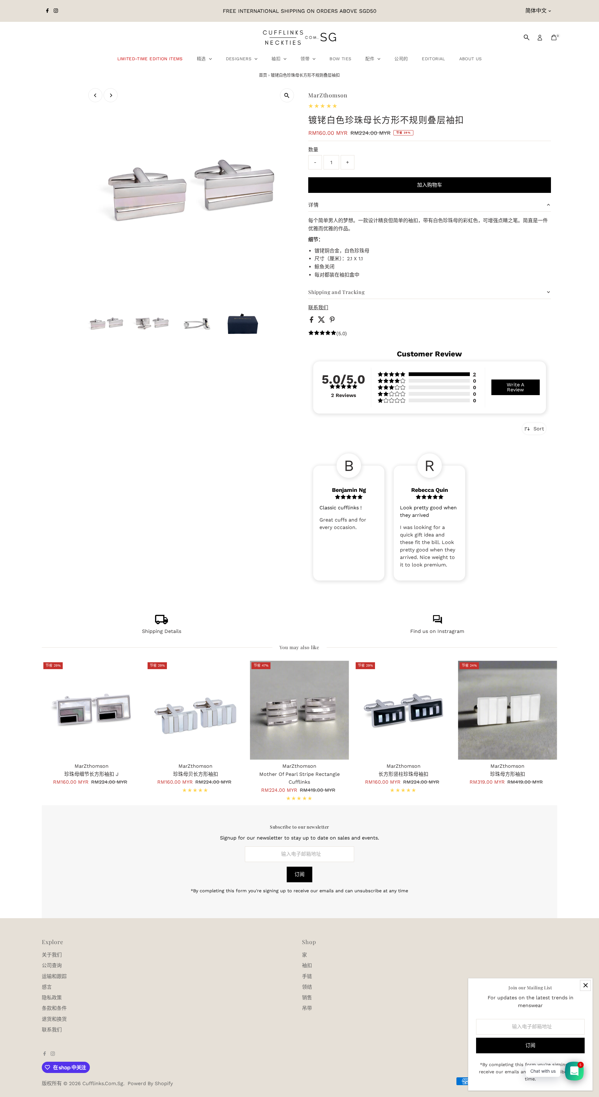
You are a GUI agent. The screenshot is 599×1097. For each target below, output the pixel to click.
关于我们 (52, 955)
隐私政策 (52, 998)
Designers (239, 58)
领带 (305, 58)
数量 (313, 150)
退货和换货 (54, 1019)
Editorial (433, 58)
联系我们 (318, 307)
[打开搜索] (526, 37)
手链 (307, 976)
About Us (470, 58)
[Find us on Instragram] (437, 622)
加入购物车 (429, 185)
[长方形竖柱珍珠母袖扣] (403, 710)
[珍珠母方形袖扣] (507, 710)
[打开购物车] (554, 37)
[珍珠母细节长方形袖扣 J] (91, 710)
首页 (263, 75)
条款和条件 (54, 1008)
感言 (47, 987)
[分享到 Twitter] (322, 321)
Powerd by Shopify (150, 1083)
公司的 (401, 58)
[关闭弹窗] (585, 985)
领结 (307, 987)
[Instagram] (56, 10)
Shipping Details (161, 631)
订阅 (299, 874)
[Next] (111, 95)
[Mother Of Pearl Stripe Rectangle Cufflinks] (299, 710)
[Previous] (95, 95)
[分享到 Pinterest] (332, 321)
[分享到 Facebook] (312, 321)
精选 (202, 58)
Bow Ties (340, 58)
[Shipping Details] (161, 622)
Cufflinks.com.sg (102, 1083)
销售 (307, 998)
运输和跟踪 (54, 976)
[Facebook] (47, 10)
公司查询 (52, 965)
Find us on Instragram (437, 631)
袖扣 (276, 58)
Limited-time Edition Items (150, 58)
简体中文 (536, 10)
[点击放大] (287, 95)
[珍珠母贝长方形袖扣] (195, 710)
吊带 (307, 1008)
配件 (370, 58)
